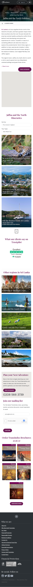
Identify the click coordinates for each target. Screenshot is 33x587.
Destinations (14, 13)
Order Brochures (16, 503)
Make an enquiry (24, 69)
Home (7, 13)
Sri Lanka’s (4, 29)
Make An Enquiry (9, 390)
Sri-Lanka (23, 13)
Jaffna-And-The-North (16, 15)
